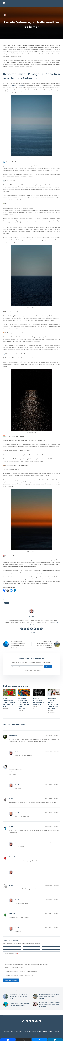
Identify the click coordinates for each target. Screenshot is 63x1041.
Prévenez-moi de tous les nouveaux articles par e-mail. (19, 975)
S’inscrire (48, 667)
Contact (56, 1031)
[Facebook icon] (21, 629)
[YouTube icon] (41, 629)
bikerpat (12, 913)
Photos (45, 15)
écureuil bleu (13, 857)
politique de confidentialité (35, 670)
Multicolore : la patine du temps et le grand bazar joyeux (20, 1004)
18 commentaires (51, 712)
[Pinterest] (36, 1021)
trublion (11, 826)
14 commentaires (54, 15)
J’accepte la (32, 670)
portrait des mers (45, 573)
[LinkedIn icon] (25, 629)
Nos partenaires (47, 1031)
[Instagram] (30, 1021)
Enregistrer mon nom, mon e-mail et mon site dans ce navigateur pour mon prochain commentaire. (27, 964)
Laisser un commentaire (11, 980)
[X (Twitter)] (27, 1021)
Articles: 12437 (31, 632)
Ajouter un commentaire (11, 953)
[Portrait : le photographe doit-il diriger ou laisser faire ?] (39, 692)
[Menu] (59, 3)
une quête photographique (16, 85)
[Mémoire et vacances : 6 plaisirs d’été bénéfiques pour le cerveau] (35, 996)
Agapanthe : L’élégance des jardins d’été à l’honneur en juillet (18, 996)
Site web (45, 948)
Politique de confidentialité (32, 1031)
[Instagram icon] (35, 629)
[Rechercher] (55, 3)
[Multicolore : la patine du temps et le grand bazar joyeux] (5, 1004)
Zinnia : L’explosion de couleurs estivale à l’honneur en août (9, 702)
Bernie (17, 752)
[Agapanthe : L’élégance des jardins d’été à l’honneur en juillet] (5, 996)
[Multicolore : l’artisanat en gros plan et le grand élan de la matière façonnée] (24, 692)
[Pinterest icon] (38, 629)
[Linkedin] (14, 590)
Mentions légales (16, 1031)
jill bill (11, 885)
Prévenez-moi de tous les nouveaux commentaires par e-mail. (21, 971)
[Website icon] (28, 629)
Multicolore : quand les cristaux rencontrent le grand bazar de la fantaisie (49, 1004)
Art (7, 603)
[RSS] (40, 1021)
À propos (6, 1031)
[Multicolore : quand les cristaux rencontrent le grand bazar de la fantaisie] (53, 692)
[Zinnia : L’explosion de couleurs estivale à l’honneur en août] (9, 692)
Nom (6, 948)
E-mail (26, 948)
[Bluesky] (11, 590)
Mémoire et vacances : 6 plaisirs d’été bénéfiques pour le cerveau (49, 996)
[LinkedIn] (33, 1021)
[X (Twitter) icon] (31, 629)
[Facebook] (4, 590)
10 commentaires (37, 708)
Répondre (56, 735)
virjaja (11, 798)
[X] (7, 590)
